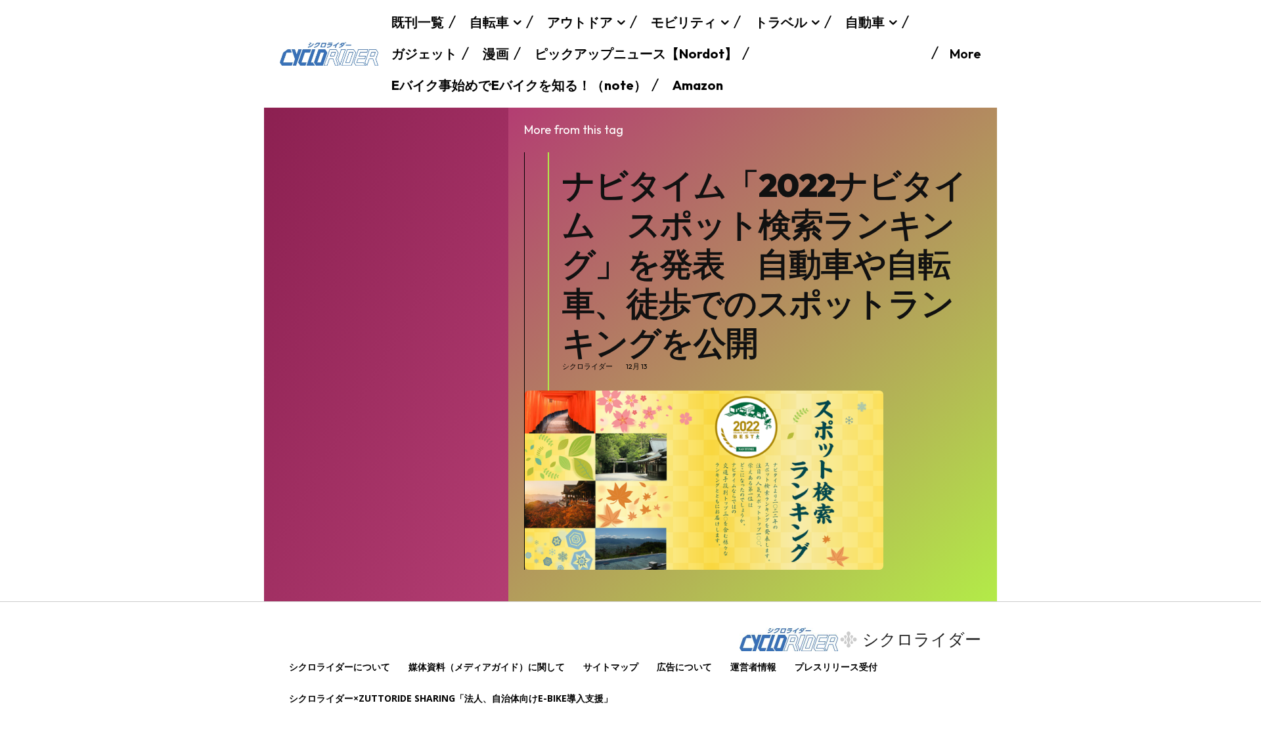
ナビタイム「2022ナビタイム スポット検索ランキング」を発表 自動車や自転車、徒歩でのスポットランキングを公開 (764, 263)
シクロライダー (587, 366)
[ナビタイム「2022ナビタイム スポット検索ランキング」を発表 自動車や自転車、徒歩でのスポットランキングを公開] (704, 480)
